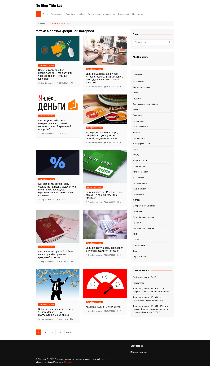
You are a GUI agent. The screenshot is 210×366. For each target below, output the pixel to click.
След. (68, 332)
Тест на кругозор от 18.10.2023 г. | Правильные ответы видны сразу (148, 298)
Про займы (138, 223)
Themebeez (69, 362)
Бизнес (136, 93)
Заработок (70, 14)
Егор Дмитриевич (47, 83)
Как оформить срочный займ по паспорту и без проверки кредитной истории (56, 254)
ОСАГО (136, 200)
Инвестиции (137, 14)
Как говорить (138, 138)
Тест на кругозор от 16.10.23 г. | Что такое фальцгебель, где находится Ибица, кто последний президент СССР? (151, 309)
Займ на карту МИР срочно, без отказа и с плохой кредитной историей (104, 195)
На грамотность (140, 183)
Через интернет (140, 257)
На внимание (139, 178)
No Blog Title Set (49, 6)
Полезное (137, 211)
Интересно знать (140, 127)
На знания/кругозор (142, 189)
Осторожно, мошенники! (144, 206)
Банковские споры (141, 87)
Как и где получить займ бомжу (103, 306)
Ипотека (136, 132)
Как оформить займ (46, 65)
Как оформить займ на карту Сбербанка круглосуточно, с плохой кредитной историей (102, 135)
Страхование (109, 14)
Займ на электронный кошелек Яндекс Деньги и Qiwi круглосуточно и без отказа (55, 312)
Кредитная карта (140, 161)
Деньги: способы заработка (145, 104)
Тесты (45, 14)
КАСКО (136, 155)
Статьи (136, 240)
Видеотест (137, 98)
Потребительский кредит (144, 217)
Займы (81, 14)
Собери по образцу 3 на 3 (144, 277)
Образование (57, 14)
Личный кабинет (140, 172)
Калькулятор (138, 283)
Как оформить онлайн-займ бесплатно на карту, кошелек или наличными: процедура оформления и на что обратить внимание (57, 189)
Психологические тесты (143, 228)
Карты (136, 149)
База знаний (123, 14)
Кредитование (94, 14)
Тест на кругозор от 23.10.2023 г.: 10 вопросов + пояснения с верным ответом (151, 290)
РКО (135, 234)
